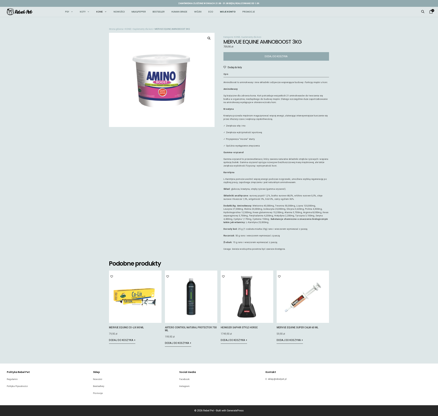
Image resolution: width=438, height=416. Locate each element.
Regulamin (12, 379)
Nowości (119, 11)
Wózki (198, 11)
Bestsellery (98, 386)
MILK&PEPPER (139, 11)
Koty (83, 11)
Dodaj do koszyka (276, 56)
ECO (210, 11)
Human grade (179, 11)
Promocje (248, 11)
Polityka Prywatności (17, 386)
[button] (423, 12)
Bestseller (159, 11)
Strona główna (116, 29)
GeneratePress (235, 410)
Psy (67, 11)
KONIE (99, 11)
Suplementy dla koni (143, 29)
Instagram (184, 386)
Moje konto (228, 11)
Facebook (184, 379)
